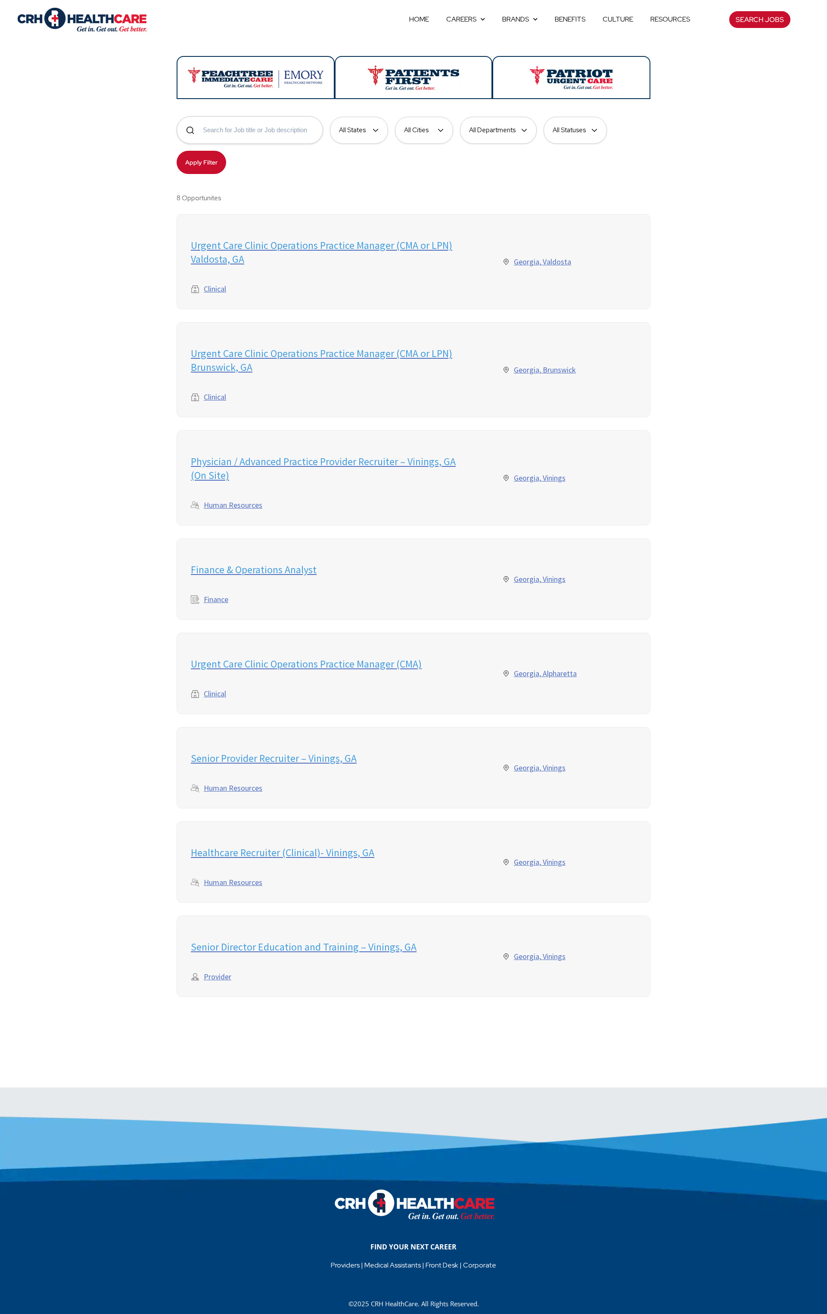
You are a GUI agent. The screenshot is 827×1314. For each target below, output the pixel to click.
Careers (461, 19)
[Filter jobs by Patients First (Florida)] (414, 77)
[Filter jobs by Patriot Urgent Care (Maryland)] (571, 77)
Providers (345, 1265)
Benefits (570, 19)
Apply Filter (201, 162)
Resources (670, 19)
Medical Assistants (392, 1265)
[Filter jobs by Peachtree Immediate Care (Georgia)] (256, 77)
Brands (515, 19)
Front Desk (442, 1265)
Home (419, 19)
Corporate (479, 1265)
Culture (618, 19)
